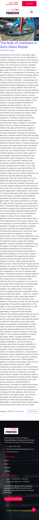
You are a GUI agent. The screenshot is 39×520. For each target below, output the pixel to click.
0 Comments (19, 411)
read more (33, 411)
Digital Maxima (27, 511)
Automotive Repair (7, 50)
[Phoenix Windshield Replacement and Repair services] (12, 12)
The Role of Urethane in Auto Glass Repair (18, 45)
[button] (31, 12)
